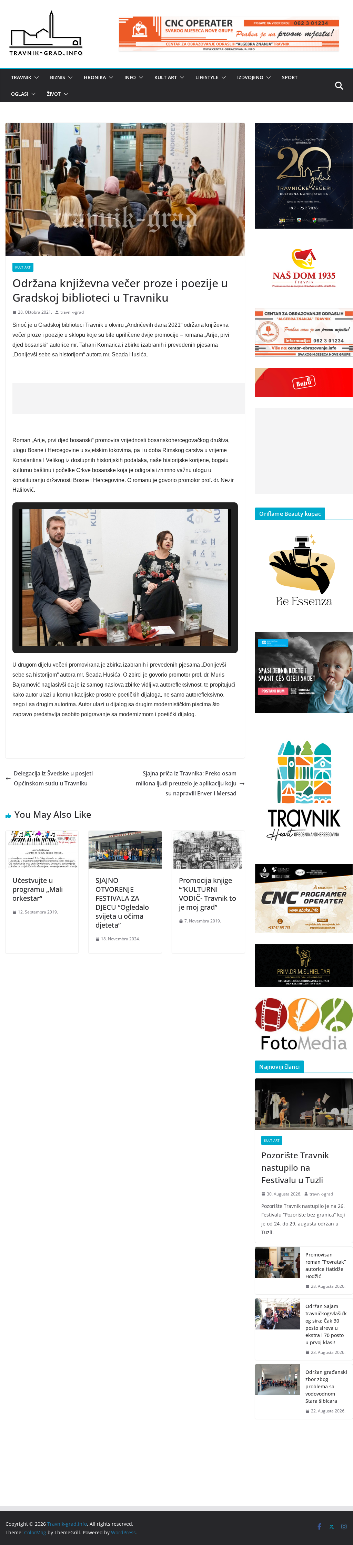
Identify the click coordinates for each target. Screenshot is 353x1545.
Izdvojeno (250, 77)
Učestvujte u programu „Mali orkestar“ (37, 889)
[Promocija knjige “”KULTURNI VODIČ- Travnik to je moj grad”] (208, 835)
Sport (289, 77)
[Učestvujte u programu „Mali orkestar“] (42, 835)
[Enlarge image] (343, 131)
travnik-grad (72, 312)
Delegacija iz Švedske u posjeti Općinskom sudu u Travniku (53, 778)
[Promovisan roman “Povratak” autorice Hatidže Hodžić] (277, 1270)
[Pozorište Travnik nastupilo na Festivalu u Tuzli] (304, 1104)
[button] (35, 77)
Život (54, 94)
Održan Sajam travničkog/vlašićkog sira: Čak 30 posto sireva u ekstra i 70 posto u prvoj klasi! (326, 1324)
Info (130, 77)
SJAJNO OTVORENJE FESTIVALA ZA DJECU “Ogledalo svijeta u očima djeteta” (122, 903)
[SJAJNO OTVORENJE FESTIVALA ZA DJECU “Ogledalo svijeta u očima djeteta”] (125, 835)
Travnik (21, 77)
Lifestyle (207, 77)
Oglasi (19, 94)
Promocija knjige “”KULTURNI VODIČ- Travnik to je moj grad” (207, 894)
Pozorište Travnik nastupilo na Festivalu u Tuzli (295, 1167)
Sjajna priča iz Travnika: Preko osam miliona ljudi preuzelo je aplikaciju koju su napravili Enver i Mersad (186, 783)
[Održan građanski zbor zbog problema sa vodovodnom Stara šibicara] (277, 1391)
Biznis (57, 77)
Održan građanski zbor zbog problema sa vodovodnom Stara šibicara (326, 1386)
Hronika (95, 77)
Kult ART (165, 77)
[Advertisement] (137, 398)
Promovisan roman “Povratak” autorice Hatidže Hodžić (325, 1265)
